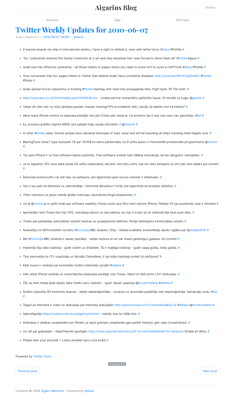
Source (210, 7)
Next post (210, 371)
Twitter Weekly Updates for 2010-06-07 (82, 29)
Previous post (27, 371)
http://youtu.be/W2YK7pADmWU (177, 76)
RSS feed (182, 20)
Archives (52, 20)
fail (199, 115)
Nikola (89, 391)
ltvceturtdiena (148, 283)
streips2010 (198, 230)
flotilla (182, 58)
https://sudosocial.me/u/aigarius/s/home (71, 314)
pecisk (196, 98)
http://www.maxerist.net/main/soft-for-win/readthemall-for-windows (136, 331)
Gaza (165, 49)
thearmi (129, 124)
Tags (117, 20)
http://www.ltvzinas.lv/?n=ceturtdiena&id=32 (145, 305)
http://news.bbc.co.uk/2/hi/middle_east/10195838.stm (60, 98)
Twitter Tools (42, 356)
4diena (116, 265)
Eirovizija (83, 230)
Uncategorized (117, 364)
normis (212, 142)
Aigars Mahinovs (52, 391)
